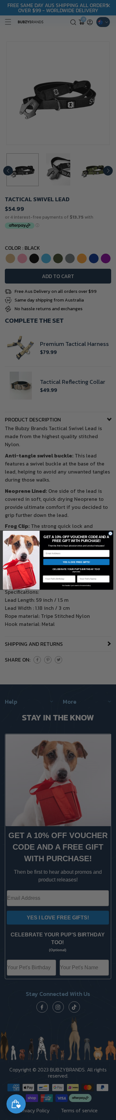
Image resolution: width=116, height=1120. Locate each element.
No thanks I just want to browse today (76, 585)
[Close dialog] (110, 533)
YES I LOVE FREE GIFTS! (76, 562)
